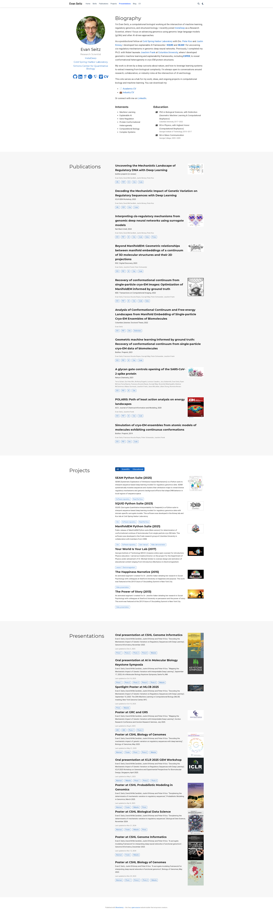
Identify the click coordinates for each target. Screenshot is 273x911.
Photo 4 (144, 653)
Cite (134, 182)
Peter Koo (187, 41)
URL (117, 182)
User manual (143, 545)
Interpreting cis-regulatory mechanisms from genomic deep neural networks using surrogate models (149, 221)
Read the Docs (138, 499)
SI (129, 182)
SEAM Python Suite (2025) (133, 477)
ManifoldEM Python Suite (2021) (137, 526)
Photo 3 (136, 653)
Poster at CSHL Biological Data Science (143, 811)
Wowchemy (119, 907)
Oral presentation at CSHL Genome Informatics (148, 635)
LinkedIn (142, 98)
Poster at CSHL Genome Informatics (141, 837)
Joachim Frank (148, 52)
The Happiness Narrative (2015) (137, 571)
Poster (127, 752)
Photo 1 (118, 653)
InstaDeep (180, 28)
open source (135, 907)
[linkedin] (80, 77)
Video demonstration (158, 545)
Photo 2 (127, 653)
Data (147, 237)
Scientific (126, 469)
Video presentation (122, 587)
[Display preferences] (203, 4)
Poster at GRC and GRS (131, 712)
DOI (117, 237)
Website (153, 653)
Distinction (137, 331)
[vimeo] (101, 77)
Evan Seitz (75, 3)
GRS (123, 730)
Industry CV (128, 92)
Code (141, 182)
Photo (118, 708)
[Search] (199, 4)
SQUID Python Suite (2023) (134, 503)
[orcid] (90, 77)
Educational (138, 469)
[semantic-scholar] (95, 77)
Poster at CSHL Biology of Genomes (140, 734)
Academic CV (129, 88)
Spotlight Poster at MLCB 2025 (137, 687)
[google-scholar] (85, 77)
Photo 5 (153, 682)
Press (154, 237)
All (118, 469)
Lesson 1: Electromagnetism (125, 567)
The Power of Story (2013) (133, 591)
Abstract (119, 752)
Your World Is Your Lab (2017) (135, 549)
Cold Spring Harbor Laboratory (157, 41)
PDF (123, 182)
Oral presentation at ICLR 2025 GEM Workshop (148, 759)
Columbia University (168, 52)
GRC (117, 730)
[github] (75, 77)
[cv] (106, 77)
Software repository (123, 499)
